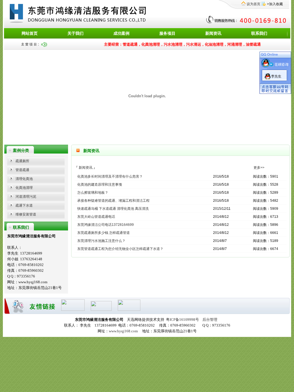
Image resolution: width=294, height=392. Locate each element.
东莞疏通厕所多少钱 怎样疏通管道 (103, 233)
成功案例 (121, 33)
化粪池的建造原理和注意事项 (99, 185)
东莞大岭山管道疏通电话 (96, 217)
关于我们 (75, 33)
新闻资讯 (213, 33)
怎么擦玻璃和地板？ (92, 193)
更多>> (259, 168)
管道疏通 (22, 170)
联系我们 (259, 33)
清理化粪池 (24, 179)
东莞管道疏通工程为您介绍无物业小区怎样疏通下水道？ (120, 249)
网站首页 (30, 33)
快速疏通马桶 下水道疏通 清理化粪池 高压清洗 (113, 209)
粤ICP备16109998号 (182, 319)
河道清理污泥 (26, 197)
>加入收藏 (275, 4)
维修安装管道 (26, 214)
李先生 (276, 76)
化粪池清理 (24, 188)
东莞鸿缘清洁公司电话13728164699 (105, 225)
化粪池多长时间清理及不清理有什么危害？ (110, 176)
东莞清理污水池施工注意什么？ (101, 241)
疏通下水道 (24, 205)
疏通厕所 (22, 161)
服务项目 (167, 33)
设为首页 (253, 4)
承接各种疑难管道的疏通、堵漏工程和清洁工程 (113, 201)
